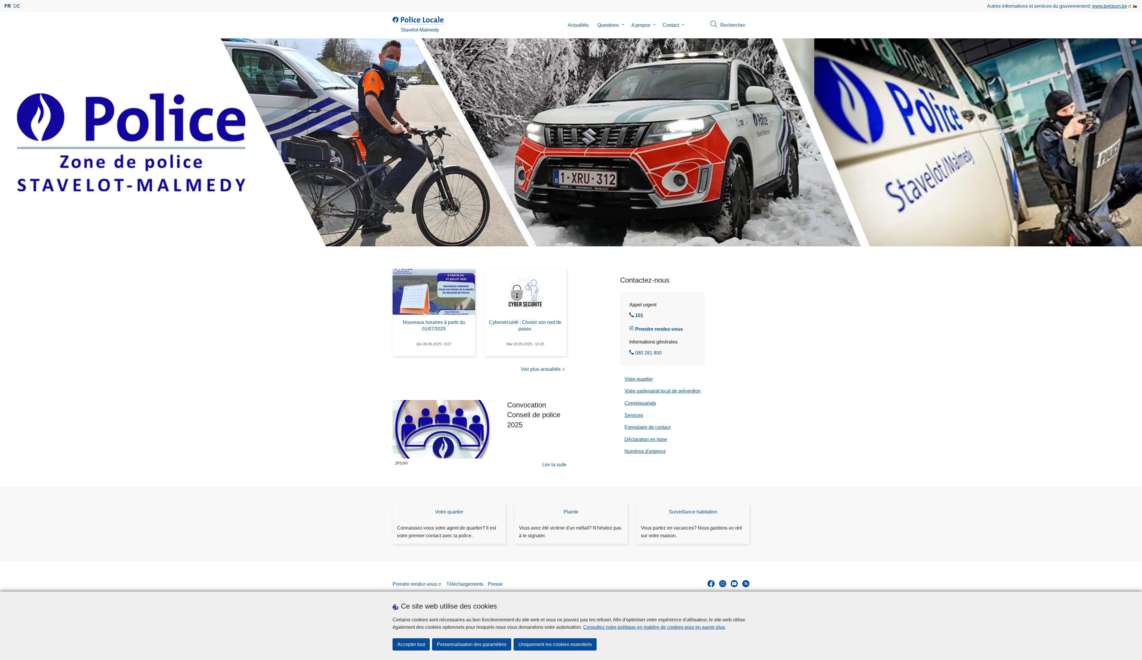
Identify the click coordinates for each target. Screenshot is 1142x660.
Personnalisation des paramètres (471, 644)
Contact (671, 25)
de (16, 6)
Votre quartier (639, 379)
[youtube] (734, 583)
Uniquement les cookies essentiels (555, 644)
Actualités (578, 25)
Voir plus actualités (541, 369)
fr (7, 6)
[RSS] (745, 583)
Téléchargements (464, 584)
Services (634, 415)
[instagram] (722, 583)
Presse (495, 584)
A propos (640, 25)
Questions (608, 25)
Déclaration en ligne (646, 439)
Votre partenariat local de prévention (663, 390)
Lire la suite (554, 465)
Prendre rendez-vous (659, 329)
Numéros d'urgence (645, 451)
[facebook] (711, 583)
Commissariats (640, 403)
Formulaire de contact (647, 427)
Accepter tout (411, 644)
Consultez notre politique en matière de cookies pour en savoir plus (654, 627)
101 (639, 316)
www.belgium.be (1109, 6)
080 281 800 (648, 353)
